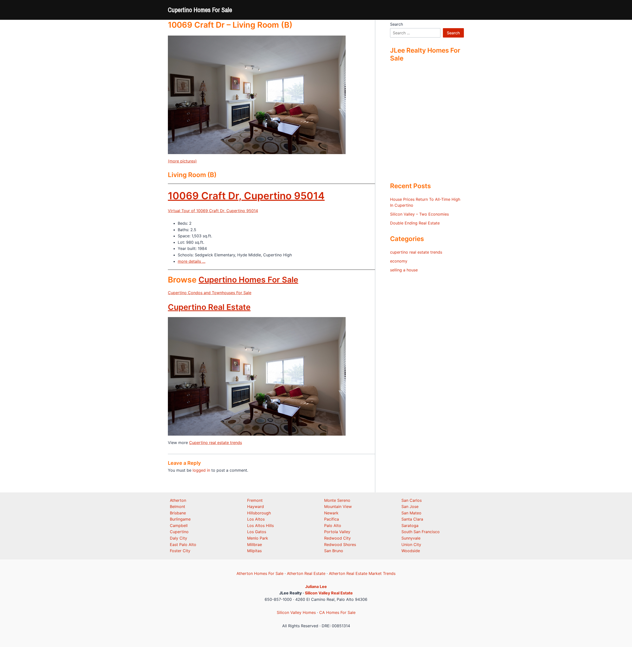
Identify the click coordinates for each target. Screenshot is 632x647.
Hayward (255, 506)
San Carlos (411, 500)
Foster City (180, 550)
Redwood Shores (340, 544)
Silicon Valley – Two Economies (419, 214)
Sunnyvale (410, 538)
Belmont (177, 506)
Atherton (178, 500)
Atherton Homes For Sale (260, 573)
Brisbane (178, 512)
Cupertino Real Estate (209, 307)
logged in (201, 470)
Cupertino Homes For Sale (200, 9)
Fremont (255, 500)
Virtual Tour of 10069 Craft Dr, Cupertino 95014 (213, 210)
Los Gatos (256, 531)
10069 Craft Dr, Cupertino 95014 (246, 196)
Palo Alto (332, 525)
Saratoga (409, 525)
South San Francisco (420, 531)
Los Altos (256, 519)
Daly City (178, 538)
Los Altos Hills (260, 525)
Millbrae (254, 544)
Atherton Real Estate (306, 573)
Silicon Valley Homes (296, 612)
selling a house (404, 269)
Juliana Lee (316, 586)
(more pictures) (182, 161)
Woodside (410, 550)
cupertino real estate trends (416, 252)
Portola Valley (337, 531)
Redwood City (337, 538)
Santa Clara (412, 519)
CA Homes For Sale (337, 612)
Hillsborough (259, 512)
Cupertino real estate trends (215, 442)
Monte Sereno (337, 500)
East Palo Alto (183, 544)
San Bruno (333, 550)
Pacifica (331, 519)
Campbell (179, 525)
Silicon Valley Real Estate (329, 592)
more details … (191, 261)
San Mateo (411, 512)
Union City (411, 544)
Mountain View (338, 506)
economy (398, 261)
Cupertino (179, 531)
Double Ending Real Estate (415, 223)
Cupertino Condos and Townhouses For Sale (209, 292)
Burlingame (180, 519)
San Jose (409, 506)
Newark (331, 512)
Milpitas (254, 550)
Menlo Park (257, 538)
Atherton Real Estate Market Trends (362, 573)
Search (396, 24)
